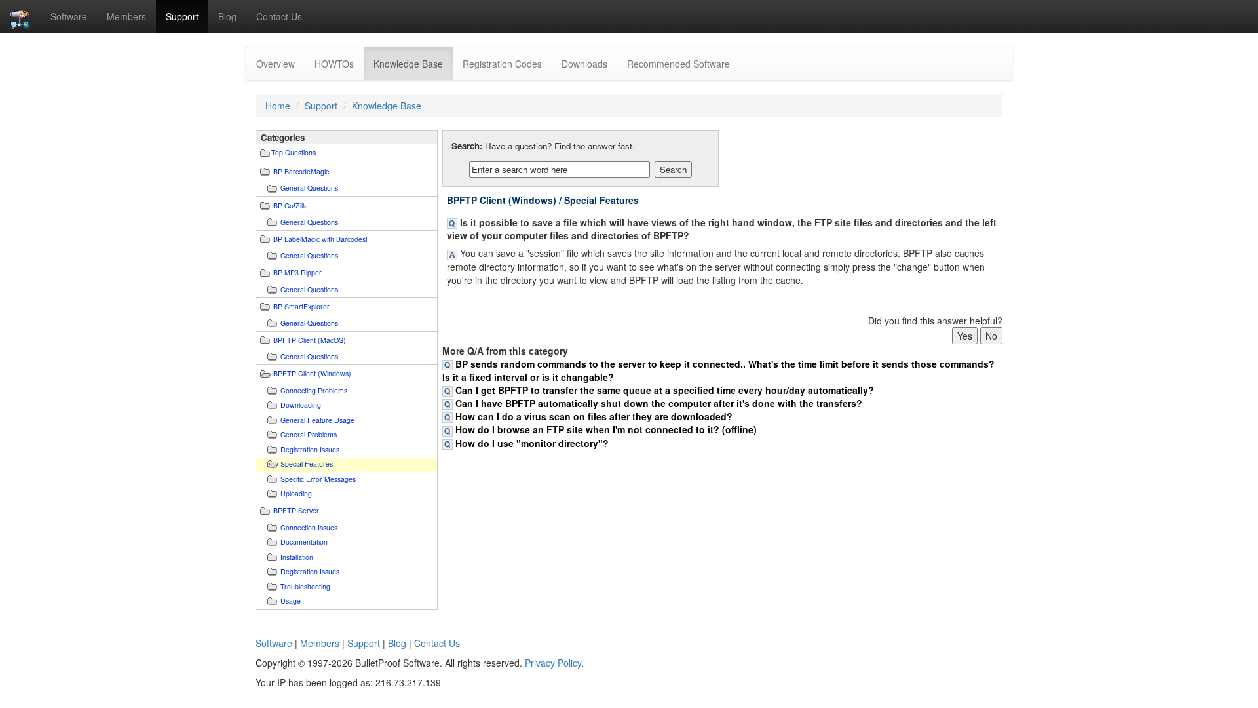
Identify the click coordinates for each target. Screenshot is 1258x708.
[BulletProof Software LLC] (20, 16)
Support (182, 16)
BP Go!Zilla (290, 205)
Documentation (304, 542)
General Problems (308, 434)
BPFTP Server (296, 510)
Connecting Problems (313, 390)
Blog (227, 16)
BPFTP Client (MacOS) (309, 340)
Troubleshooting (305, 586)
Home (277, 105)
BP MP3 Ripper (297, 272)
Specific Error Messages (318, 479)
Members (126, 16)
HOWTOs (334, 63)
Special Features (306, 464)
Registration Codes (502, 63)
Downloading (300, 405)
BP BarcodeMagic (301, 171)
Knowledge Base (413, 63)
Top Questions (293, 152)
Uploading (296, 493)
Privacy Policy (553, 662)
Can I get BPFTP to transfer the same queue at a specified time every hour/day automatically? (664, 390)
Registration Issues (309, 449)
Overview (275, 63)
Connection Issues (308, 527)
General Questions (309, 188)
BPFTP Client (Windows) (312, 373)
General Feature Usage (317, 420)
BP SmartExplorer (301, 306)
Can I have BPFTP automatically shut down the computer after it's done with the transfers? (658, 403)
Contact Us (279, 16)
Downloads (584, 63)
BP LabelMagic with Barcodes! (320, 239)
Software (68, 16)
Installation (296, 557)
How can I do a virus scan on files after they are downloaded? (594, 416)
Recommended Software (678, 63)
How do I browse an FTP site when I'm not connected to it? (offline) (606, 429)
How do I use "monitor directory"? (532, 443)
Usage (290, 601)
